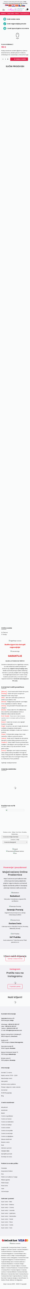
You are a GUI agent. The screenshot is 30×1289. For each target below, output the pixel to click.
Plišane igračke (5, 1180)
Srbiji (24, 1)
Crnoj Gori (5, 3)
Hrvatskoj (11, 3)
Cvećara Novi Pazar (14, 1247)
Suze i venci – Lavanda (7, 1210)
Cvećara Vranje (18, 1264)
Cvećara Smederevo (7, 1264)
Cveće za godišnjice (7, 1116)
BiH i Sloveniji (23, 3)
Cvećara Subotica (18, 1251)
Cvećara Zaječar (15, 1270)
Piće (2, 1174)
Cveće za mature (6, 1119)
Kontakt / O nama (6, 1072)
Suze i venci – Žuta (6, 1228)
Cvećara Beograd (20, 1255)
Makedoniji (17, 3)
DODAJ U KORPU (21, 59)
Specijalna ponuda (6, 1154)
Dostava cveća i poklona (8, 1084)
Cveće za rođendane (7, 1122)
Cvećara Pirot (6, 1270)
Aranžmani (4, 1110)
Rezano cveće (5, 1142)
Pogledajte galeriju (15, 986)
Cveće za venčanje (6, 1133)
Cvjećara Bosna (17, 1276)
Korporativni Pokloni (6, 1171)
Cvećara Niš (4, 1247)
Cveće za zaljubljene (7, 1136)
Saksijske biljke (5, 1151)
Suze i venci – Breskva (7, 1204)
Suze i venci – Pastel (7, 1219)
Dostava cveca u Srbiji (7, 1255)
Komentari (4, 1090)
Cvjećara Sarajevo (12, 1278)
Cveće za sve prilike (7, 1130)
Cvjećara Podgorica (7, 1260)
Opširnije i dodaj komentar (9, 763)
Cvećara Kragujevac (7, 1253)
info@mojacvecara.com (12, 675)
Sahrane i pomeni (6, 1148)
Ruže (2, 1145)
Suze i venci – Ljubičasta (8, 1213)
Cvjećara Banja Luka (7, 1262)
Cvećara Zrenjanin (22, 1249)
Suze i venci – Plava (7, 1222)
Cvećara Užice (5, 1266)
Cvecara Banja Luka (20, 1253)
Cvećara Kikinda (11, 1272)
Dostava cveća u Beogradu (9, 1258)
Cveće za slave (5, 1127)
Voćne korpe (5, 1191)
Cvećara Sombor (23, 1268)
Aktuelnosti (4, 1107)
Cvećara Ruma (23, 1274)
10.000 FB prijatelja (6, 1093)
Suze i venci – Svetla (7, 1225)
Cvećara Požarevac (11, 1268)
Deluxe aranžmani (6, 1139)
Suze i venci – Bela (6, 1202)
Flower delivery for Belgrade (14, 1280)
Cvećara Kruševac (19, 1260)
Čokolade (4, 1168)
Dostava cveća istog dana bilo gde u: (13, 1)
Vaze (2, 1188)
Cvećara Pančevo (6, 1251)
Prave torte (4, 1185)
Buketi (3, 1113)
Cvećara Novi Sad (23, 1258)
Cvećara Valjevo (15, 1266)
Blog (2, 1096)
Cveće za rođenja (6, 1125)
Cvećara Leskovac (19, 1262)
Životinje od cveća (6, 1157)
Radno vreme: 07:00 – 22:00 (9, 1075)
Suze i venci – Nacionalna (8, 1216)
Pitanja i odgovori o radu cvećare (10, 1087)
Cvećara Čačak (11, 1249)
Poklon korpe (5, 1183)
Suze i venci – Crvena (7, 1207)
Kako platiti (4, 1081)
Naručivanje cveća (6, 1078)
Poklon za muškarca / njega (9, 1177)
